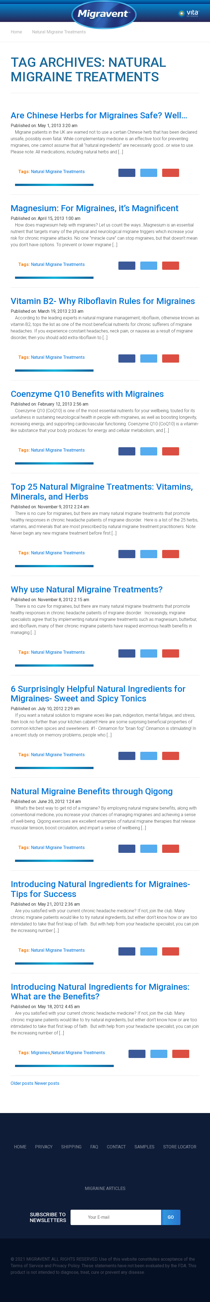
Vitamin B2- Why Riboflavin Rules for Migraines (103, 301)
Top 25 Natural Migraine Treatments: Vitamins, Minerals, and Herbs (102, 491)
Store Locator (179, 1146)
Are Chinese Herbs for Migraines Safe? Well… (99, 115)
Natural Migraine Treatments (59, 32)
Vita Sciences (188, 13)
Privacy (43, 1146)
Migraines (40, 1052)
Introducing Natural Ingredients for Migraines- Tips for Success (100, 889)
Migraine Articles (105, 1188)
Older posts (22, 1083)
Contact (116, 1146)
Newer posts (46, 1083)
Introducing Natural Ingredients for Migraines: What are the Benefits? (100, 992)
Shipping (71, 1146)
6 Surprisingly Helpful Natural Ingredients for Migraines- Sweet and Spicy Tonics (98, 694)
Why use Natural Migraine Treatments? (87, 589)
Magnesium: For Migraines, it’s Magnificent (95, 208)
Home (104, 15)
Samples (144, 1146)
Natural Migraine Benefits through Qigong (92, 791)
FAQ (94, 1146)
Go (171, 1217)
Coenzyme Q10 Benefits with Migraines (87, 394)
